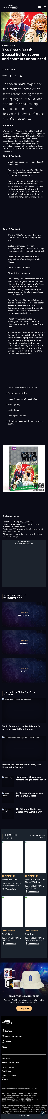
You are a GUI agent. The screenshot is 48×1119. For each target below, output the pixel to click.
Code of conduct (9, 1075)
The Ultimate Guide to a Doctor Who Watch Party (29, 810)
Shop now (24, 1008)
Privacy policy (8, 1067)
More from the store (38, 836)
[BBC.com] (7, 1023)
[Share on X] (15, 76)
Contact (8, 1031)
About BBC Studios (13, 1036)
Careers (8, 1042)
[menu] (45, 6)
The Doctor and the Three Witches (35, 881)
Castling (29, 934)
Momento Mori (9, 879)
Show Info (24, 615)
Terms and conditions (11, 1063)
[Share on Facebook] (10, 76)
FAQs (4, 1047)
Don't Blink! (8, 934)
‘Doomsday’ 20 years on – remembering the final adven (31, 778)
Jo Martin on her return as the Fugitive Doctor (29, 794)
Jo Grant (17, 136)
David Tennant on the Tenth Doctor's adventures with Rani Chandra (21, 727)
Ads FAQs (6, 1058)
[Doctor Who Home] (10, 5)
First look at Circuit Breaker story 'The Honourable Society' (21, 766)
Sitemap (5, 1079)
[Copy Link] (20, 76)
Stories (24, 643)
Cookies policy (8, 1071)
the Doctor (7, 136)
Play (24, 671)
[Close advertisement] (42, 1113)
